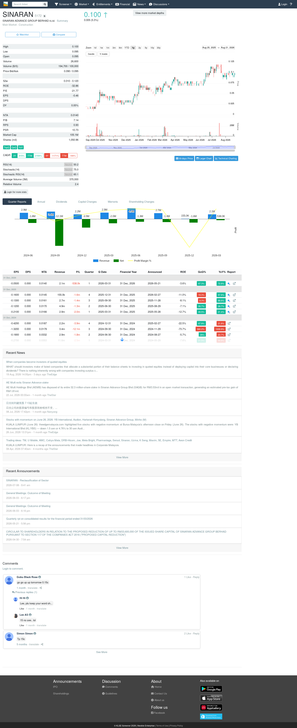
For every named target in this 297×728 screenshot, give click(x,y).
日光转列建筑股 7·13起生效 (21, 403)
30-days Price (185, 158)
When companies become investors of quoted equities (36, 361)
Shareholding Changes (141, 201)
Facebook (159, 712)
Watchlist (24, 34)
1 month (21, 588)
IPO (55, 686)
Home (158, 686)
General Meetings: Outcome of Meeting (28, 493)
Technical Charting (227, 158)
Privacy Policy (176, 725)
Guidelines (111, 693)
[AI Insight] (229, 283)
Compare (60, 34)
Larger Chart (205, 158)
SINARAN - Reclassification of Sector (27, 480)
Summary (62, 20)
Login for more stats (16, 192)
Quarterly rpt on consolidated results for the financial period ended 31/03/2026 (49, 518)
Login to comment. (13, 568)
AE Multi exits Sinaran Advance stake (27, 382)
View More (122, 457)
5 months (22, 644)
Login (283, 4)
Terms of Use (162, 725)
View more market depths (149, 13)
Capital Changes (87, 201)
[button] (63, 4)
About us (159, 700)
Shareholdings (61, 693)
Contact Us (160, 693)
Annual (41, 201)
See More (101, 652)
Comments (111, 686)
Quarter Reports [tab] (17, 201)
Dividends (61, 201)
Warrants (113, 201)
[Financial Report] (234, 283)
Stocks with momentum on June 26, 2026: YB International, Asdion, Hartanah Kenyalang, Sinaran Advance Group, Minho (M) (76, 419)
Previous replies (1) (26, 592)
